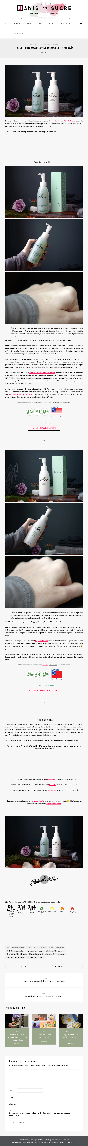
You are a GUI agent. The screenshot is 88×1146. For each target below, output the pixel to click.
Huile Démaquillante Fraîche (16, 954)
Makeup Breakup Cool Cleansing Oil (42, 954)
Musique (52, 24)
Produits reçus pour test (44, 44)
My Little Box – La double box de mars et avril (70, 1037)
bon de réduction (18, 948)
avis (7, 948)
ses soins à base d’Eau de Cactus (63, 121)
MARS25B (45, 402)
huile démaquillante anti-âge (55, 951)
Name (11, 1090)
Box (41, 24)
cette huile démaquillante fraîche (42, 373)
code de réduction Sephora (43, 948)
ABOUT (44, 14)
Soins (56, 44)
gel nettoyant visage (35, 951)
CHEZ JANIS (19, 24)
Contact (66, 1140)
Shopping (65, 24)
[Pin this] (62, 966)
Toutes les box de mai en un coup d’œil (44, 1035)
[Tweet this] (55, 966)
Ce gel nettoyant (41, 641)
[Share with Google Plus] (58, 966)
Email (11, 1097)
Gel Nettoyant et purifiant (15, 951)
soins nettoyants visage (34, 957)
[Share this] (52, 966)
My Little (72, 1031)
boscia (29, 948)
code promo (59, 948)
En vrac (17, 33)
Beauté (30, 24)
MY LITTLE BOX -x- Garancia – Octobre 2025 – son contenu (17, 1037)
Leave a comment (24, 966)
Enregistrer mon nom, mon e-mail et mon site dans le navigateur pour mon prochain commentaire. (40, 1114)
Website (12, 1104)
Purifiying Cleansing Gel (15, 957)
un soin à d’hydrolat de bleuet (21, 394)
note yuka (61, 954)
